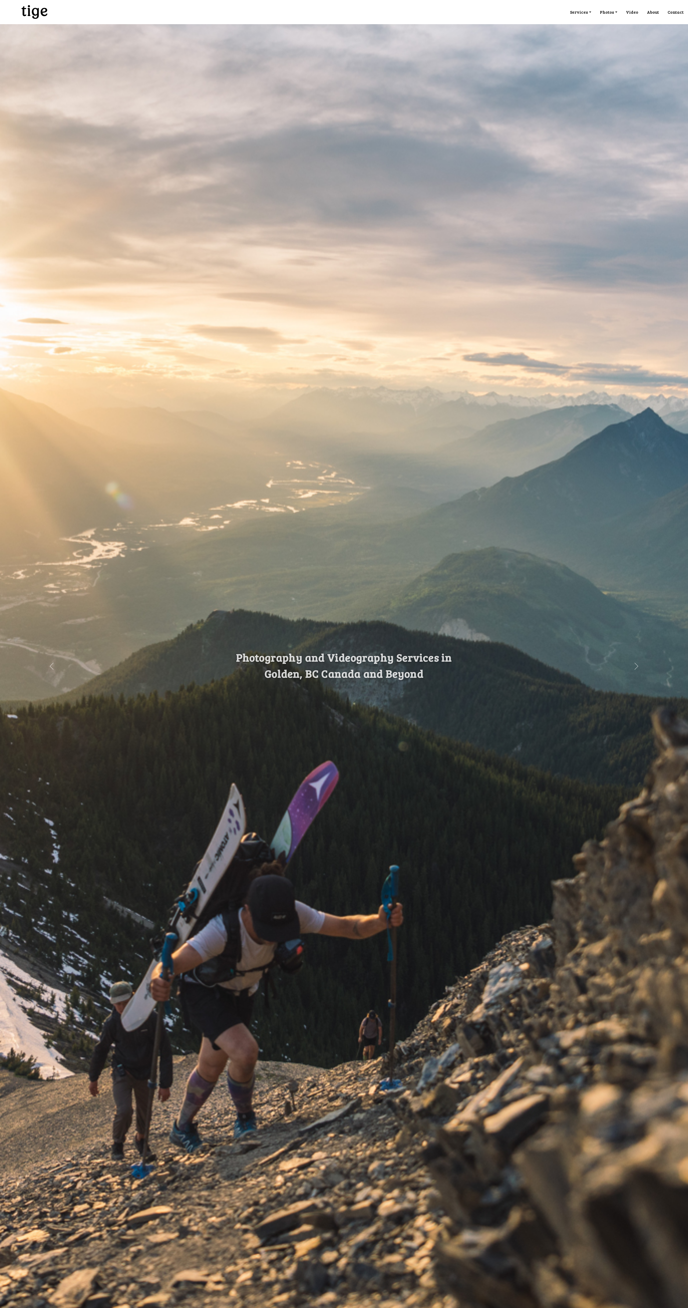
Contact (676, 12)
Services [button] (579, 12)
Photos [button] (607, 12)
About (653, 12)
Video (632, 12)
